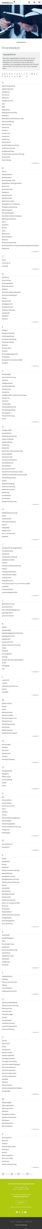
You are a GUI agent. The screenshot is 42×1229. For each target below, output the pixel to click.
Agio (3, 104)
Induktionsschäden (8, 560)
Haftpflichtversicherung (9, 513)
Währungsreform (7, 1108)
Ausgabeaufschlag (8, 151)
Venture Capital (7, 1052)
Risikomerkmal (7, 912)
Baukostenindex (7, 189)
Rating (4, 864)
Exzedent (5, 363)
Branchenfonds (7, 237)
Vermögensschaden (8, 1058)
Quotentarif (6, 847)
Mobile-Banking (7, 730)
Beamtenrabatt (7, 198)
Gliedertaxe (5, 492)
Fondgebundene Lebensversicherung (14, 395)
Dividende (5, 316)
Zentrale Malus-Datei (9, 1146)
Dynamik (5, 319)
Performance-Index (8, 806)
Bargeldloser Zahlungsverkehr (12, 183)
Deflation (5, 289)
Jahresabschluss (7, 607)
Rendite (4, 885)
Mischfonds (6, 727)
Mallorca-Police (7, 703)
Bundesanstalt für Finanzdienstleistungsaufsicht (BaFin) (20, 245)
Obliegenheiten (7, 771)
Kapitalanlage (6, 630)
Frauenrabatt (6, 404)
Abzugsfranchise (7, 101)
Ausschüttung (6, 160)
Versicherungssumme (9, 1073)
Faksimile (5, 380)
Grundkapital (6, 495)
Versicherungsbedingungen (11, 1064)
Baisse (4, 171)
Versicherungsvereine (9, 1076)
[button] (6, 1174)
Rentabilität (6, 888)
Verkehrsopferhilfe (8, 1055)
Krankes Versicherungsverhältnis (13, 660)
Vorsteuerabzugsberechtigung (12, 1088)
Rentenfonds (6, 891)
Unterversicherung (8, 1029)
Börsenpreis (6, 234)
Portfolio (4, 812)
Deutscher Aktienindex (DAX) (11, 292)
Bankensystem (6, 177)
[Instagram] (22, 1212)
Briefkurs (5, 240)
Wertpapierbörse (7, 1123)
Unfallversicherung (8, 1023)
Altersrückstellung (8, 121)
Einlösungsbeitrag (8, 336)
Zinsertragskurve (7, 1155)
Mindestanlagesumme (9, 718)
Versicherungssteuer (9, 1070)
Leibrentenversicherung (10, 686)
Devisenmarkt (6, 301)
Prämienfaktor (6, 821)
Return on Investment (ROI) (11, 903)
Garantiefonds (6, 433)
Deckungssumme (7, 286)
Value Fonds (6, 1044)
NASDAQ (5, 747)
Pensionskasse (6, 803)
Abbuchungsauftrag (8, 86)
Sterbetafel (5, 959)
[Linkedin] (17, 1212)
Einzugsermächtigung (9, 339)
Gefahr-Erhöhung (7, 439)
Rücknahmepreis (7, 924)
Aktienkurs (5, 115)
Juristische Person (8, 616)
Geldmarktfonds (7, 442)
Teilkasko (5, 979)
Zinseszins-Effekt (7, 1158)
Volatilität (5, 1079)
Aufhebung (5, 139)
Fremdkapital (6, 413)
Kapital (4, 627)
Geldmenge (5, 445)
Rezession (5, 906)
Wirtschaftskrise (7, 1126)
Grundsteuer (6, 498)
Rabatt (4, 858)
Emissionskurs (6, 348)
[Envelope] (25, 1212)
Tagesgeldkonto (7, 976)
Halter (4, 516)
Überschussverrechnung (10, 1005)
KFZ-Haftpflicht (7, 654)
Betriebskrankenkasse (9, 219)
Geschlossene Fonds (8, 469)
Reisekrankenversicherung (10, 882)
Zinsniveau (5, 1161)
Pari (3, 797)
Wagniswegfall (6, 1102)
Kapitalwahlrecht (7, 642)
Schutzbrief (5, 935)
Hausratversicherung (9, 522)
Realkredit (5, 867)
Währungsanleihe (8, 1105)
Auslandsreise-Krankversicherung (13, 154)
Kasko (4, 648)
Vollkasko (5, 1082)
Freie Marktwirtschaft (9, 407)
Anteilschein (6, 133)
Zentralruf (5, 1149)
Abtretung (5, 98)
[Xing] (20, 1212)
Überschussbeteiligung (9, 1002)
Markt (4, 709)
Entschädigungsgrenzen (10, 354)
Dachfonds (5, 277)
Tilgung (4, 985)
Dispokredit (5, 313)
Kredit (4, 663)
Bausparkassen (7, 195)
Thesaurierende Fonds (9, 982)
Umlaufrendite (7, 1011)
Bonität (4, 228)
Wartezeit (5, 1111)
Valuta (4, 1046)
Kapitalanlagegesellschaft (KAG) (12, 633)
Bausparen (5, 192)
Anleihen (5, 130)
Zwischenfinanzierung (9, 1164)
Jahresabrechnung (8, 604)
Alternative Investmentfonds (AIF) (13, 118)
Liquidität (5, 692)
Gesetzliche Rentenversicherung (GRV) (14, 475)
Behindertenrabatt (8, 201)
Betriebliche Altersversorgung (11, 216)
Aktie (3, 107)
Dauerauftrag (6, 280)
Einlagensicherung (8, 333)
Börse (4, 231)
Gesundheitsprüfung (9, 478)
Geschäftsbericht (7, 463)
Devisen (4, 298)
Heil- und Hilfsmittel (8, 533)
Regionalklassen (7, 873)
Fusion (4, 419)
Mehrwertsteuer (7, 712)
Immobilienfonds (7, 551)
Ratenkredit (6, 861)
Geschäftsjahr (6, 466)
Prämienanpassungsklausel (11, 818)
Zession (4, 1152)
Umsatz (4, 1017)
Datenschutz (28, 1221)
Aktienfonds (6, 110)
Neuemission (6, 753)
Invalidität (5, 586)
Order (4, 786)
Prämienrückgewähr (8, 824)
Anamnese (5, 127)
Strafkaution (6, 962)
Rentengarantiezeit (8, 894)
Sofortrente (5, 947)
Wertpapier (5, 1120)
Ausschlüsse (6, 157)
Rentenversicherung (8, 900)
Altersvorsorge (6, 124)
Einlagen (5, 330)
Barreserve (5, 186)
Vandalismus (6, 1049)
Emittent (5, 351)
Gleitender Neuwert (8, 489)
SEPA (3, 941)
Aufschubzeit (6, 142)
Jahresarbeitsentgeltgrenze (11, 610)
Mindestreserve (7, 721)
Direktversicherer (7, 307)
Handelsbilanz (6, 519)
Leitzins (4, 689)
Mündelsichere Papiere (9, 733)
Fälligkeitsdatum (7, 383)
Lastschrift (5, 680)
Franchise (5, 401)
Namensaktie (6, 744)
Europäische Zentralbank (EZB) (12, 360)
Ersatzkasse (6, 357)
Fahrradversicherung (9, 377)
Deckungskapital (7, 283)
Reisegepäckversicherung (10, 879)
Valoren (4, 1041)
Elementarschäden (8, 342)
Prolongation (6, 833)
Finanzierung (6, 389)
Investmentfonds (7, 589)
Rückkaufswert (7, 918)
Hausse (4, 525)
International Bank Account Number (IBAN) (16, 583)
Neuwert (5, 756)
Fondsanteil (6, 398)
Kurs (3, 669)
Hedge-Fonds (6, 530)
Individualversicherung (9, 557)
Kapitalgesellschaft (8, 636)
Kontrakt (5, 657)
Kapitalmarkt (6, 639)
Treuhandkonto (7, 988)
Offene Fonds (6, 777)
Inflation (4, 563)
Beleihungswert (7, 210)
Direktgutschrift (7, 304)
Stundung (5, 965)
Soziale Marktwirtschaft (9, 950)
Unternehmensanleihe (9, 1026)
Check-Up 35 (6, 263)
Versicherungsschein (9, 1067)
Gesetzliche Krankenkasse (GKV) (12, 472)
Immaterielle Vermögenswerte (12, 548)
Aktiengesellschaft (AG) (9, 113)
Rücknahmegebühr (8, 921)
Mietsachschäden (7, 715)
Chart (4, 260)
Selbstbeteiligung (7, 938)
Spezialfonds (6, 953)
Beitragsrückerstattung (9, 207)
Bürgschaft (5, 248)
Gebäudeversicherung (9, 436)
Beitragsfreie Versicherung (10, 204)
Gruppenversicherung (9, 501)
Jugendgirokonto (7, 613)
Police (4, 809)
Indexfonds (5, 554)
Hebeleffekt (5, 528)
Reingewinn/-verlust (8, 876)
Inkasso (4, 569)
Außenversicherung (8, 148)
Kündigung (5, 666)
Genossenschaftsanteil (9, 460)
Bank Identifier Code (8, 180)
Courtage (5, 266)
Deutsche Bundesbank (9, 295)
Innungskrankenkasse (9, 572)
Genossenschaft (7, 457)
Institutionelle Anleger (9, 574)
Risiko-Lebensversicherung (11, 915)
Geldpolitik (5, 448)
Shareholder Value (8, 944)
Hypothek (5, 536)
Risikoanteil (5, 909)
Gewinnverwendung (8, 486)
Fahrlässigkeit (6, 374)
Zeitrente (5, 1140)
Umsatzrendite (7, 1020)
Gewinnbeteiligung (8, 484)
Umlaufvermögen (7, 1014)
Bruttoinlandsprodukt (9, 242)
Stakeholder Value (8, 956)
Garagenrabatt (7, 430)
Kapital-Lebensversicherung (11, 645)
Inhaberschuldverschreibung (11, 566)
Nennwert (5, 750)
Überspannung (7, 1008)
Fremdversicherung (8, 416)
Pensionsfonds (7, 800)
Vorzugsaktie (6, 1091)
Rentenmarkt (6, 897)
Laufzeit (4, 683)
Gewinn (4, 481)
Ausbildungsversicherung (10, 145)
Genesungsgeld (7, 454)
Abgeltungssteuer (8, 89)
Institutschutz (6, 577)
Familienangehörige (8, 386)
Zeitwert (4, 1143)
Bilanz (4, 222)
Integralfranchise (7, 580)
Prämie (4, 815)
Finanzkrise (5, 392)
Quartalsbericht (7, 844)
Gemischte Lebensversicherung (12, 451)
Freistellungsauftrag (8, 410)
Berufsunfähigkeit (8, 213)
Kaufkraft (5, 651)
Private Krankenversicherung (11, 827)
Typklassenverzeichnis (9, 991)
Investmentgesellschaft (9, 592)
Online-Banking (7, 780)
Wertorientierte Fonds (9, 1117)
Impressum (19, 1221)
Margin (4, 706)
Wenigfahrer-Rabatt (8, 1114)
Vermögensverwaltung (9, 1061)
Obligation (5, 774)
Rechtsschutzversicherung (10, 870)
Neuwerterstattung (8, 759)
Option (4, 783)
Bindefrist (5, 225)
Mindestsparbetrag (8, 724)
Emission (5, 345)
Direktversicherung (8, 310)
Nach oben (35, 163)
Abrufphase (6, 92)
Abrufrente (5, 95)
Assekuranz (5, 136)
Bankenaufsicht (7, 174)
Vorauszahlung (7, 1085)
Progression (6, 830)
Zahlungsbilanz (7, 1137)
